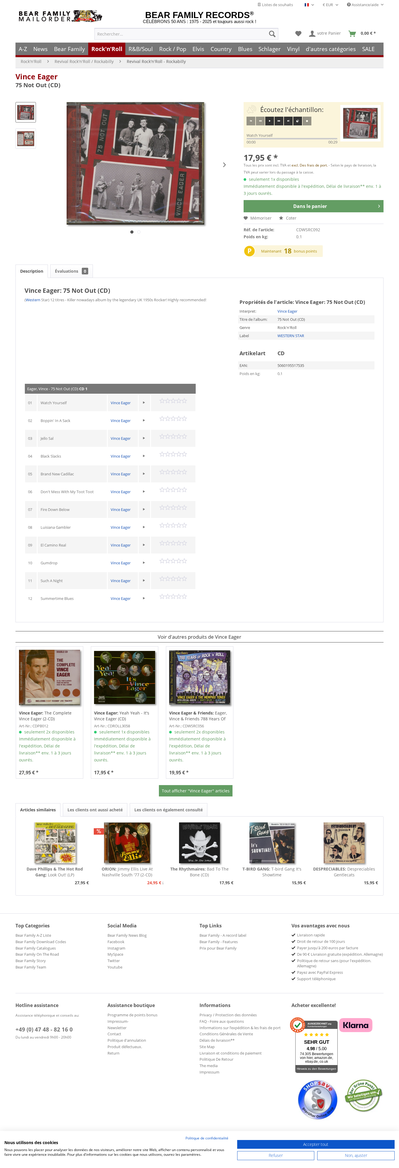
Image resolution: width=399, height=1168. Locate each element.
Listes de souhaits (277, 4)
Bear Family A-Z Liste (33, 935)
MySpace (115, 954)
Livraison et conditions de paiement (231, 1053)
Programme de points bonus (132, 1015)
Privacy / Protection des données (228, 1015)
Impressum (209, 1072)
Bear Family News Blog (127, 935)
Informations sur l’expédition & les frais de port (240, 1027)
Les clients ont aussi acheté (95, 809)
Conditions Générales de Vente (226, 1033)
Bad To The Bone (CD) (199, 872)
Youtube (114, 967)
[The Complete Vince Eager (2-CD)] (49, 677)
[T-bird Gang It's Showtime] (272, 842)
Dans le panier (310, 206)
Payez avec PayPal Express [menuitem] (320, 972)
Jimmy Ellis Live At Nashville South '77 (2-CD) (127, 872)
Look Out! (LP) (55, 872)
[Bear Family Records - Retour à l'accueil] (61, 16)
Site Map (207, 1046)
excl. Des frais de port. (310, 165)
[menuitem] (186, 34)
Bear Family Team (30, 967)
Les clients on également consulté (168, 809)
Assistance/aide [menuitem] (365, 4)
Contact (114, 1033)
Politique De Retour (216, 1059)
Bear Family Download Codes (40, 941)
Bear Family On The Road (37, 954)
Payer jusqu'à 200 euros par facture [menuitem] (327, 947)
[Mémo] (298, 34)
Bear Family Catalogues (35, 948)
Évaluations (70, 271)
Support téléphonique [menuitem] (316, 978)
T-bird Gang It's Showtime (271, 872)
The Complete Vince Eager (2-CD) (45, 716)
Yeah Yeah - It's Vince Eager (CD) (121, 716)
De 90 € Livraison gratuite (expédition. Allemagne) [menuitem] (340, 954)
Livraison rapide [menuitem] (311, 935)
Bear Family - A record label (223, 935)
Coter (290, 218)
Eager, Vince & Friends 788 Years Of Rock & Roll (198, 716)
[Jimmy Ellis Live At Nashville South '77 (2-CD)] (127, 842)
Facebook (115, 941)
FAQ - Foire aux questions (222, 1021)
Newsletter (116, 1027)
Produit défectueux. (124, 1046)
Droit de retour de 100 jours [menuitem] (321, 941)
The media (209, 1065)
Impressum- (118, 1021)
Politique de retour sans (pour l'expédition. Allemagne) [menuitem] (334, 963)
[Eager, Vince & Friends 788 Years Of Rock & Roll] (199, 677)
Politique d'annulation (126, 1040)
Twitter (113, 960)
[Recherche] (272, 34)
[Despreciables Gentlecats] (344, 842)
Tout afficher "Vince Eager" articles (196, 791)
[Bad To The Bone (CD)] (199, 842)
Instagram (116, 948)
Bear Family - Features (219, 941)
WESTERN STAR (290, 335)
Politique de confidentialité (206, 1138)
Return (113, 1053)
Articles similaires (38, 809)
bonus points (305, 251)
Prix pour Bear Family (218, 948)
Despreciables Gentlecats (344, 872)
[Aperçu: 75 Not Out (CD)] (25, 112)
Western (33, 299)
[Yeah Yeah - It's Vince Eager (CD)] (124, 677)
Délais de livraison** (217, 1040)
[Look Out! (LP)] (55, 842)
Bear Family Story (30, 960)
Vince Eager (36, 76)
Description (31, 271)
